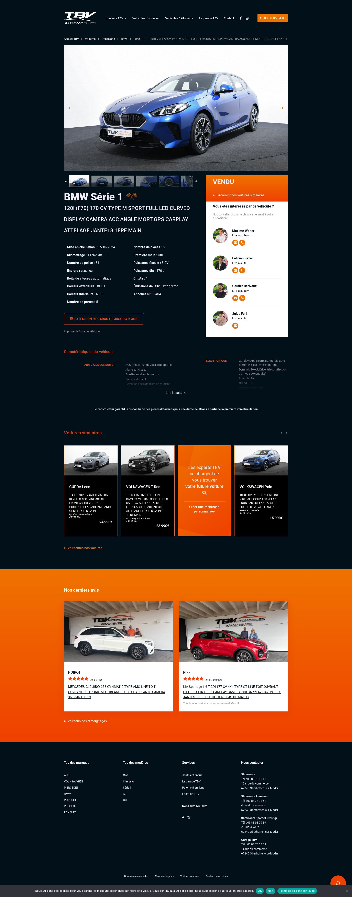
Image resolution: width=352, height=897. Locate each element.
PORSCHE (70, 800)
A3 (124, 793)
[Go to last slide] (70, 108)
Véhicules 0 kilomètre (179, 18)
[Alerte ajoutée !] (338, 883)
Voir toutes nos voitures (84, 548)
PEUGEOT (70, 806)
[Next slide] (282, 108)
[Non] (347, 891)
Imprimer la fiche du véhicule (82, 331)
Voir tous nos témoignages (87, 721)
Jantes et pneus (192, 775)
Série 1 (127, 787)
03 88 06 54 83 (274, 18)
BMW (67, 793)
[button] (79, 181)
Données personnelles (136, 876)
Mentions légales (164, 876)
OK (260, 890)
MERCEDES (71, 787)
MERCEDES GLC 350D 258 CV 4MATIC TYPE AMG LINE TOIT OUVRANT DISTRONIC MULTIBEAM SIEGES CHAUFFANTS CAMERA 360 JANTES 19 (116, 692)
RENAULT (70, 812)
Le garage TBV (208, 18)
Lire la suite (239, 235)
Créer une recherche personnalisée (204, 509)
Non (270, 890)
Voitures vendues (189, 876)
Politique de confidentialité (297, 890)
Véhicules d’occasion (146, 18)
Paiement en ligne (193, 787)
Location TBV (190, 793)
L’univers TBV (114, 18)
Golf (125, 775)
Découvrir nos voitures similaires (240, 195)
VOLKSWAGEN (73, 781)
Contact (229, 18)
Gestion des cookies (217, 876)
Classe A (128, 781)
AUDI (67, 775)
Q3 (125, 800)
